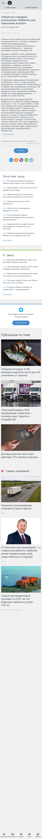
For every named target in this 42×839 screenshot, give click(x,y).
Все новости (7, 240)
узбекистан (32, 141)
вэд (19, 141)
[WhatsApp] (26, 160)
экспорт (15, 141)
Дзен (3, 513)
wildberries (24, 141)
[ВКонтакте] (11, 160)
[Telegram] (31, 160)
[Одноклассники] (16, 160)
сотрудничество (6, 141)
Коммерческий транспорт (11, 610)
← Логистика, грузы (8, 13)
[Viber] (21, 160)
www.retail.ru (8, 134)
